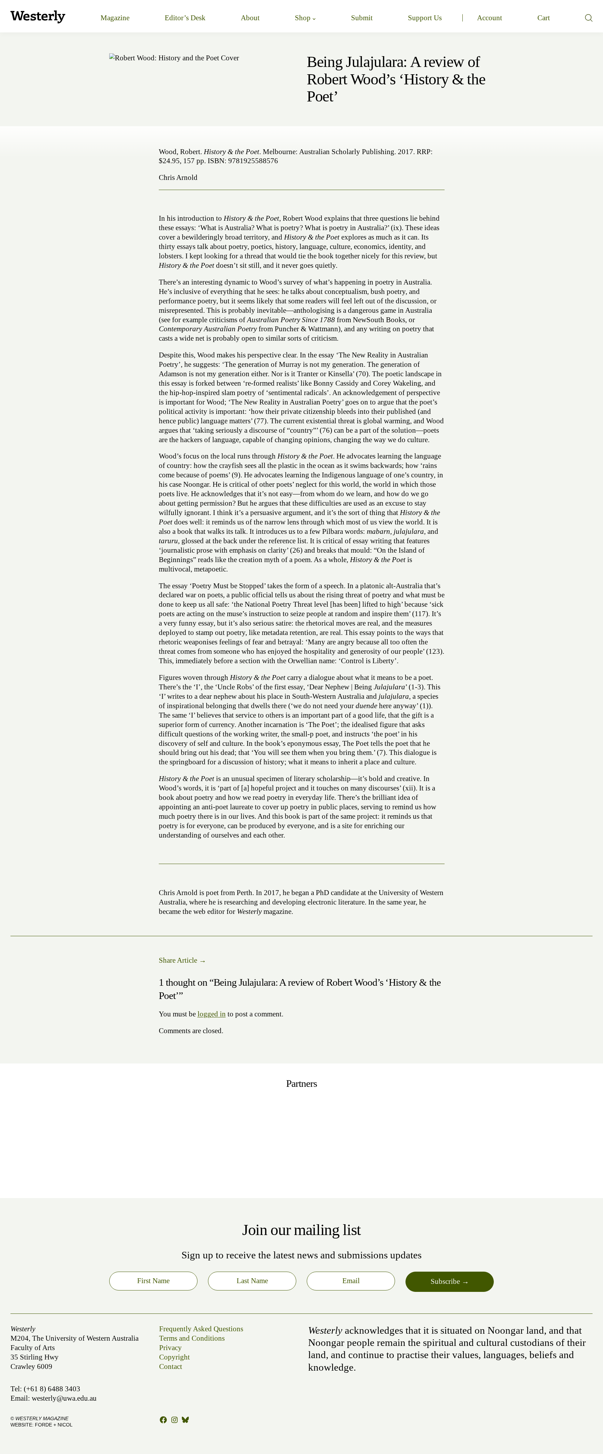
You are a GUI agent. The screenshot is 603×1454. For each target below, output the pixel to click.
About (250, 18)
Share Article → (182, 960)
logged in (212, 1014)
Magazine (114, 18)
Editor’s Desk (185, 18)
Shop (303, 18)
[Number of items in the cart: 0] (543, 17)
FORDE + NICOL (54, 1425)
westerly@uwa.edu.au (64, 1398)
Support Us (425, 18)
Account (489, 18)
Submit (362, 18)
